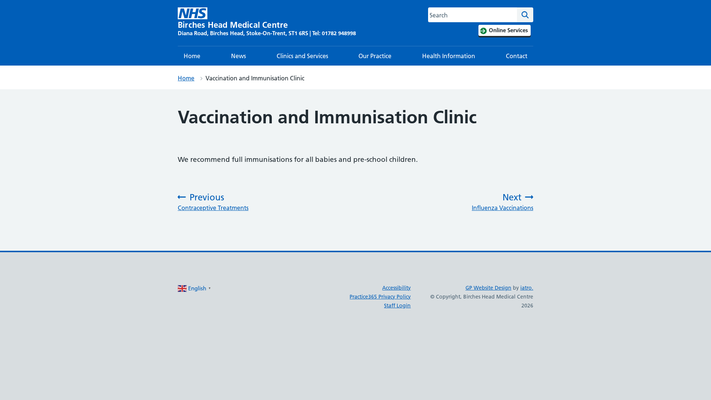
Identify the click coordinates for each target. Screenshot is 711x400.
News (238, 56)
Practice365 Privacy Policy (380, 296)
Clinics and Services (302, 56)
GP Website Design (488, 287)
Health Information (448, 56)
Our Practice (374, 56)
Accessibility (396, 287)
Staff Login (397, 305)
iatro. (526, 287)
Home (192, 56)
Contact (516, 56)
